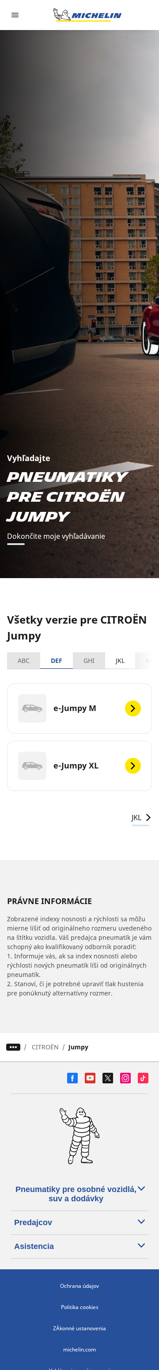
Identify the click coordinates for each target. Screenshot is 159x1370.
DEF (56, 660)
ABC (24, 660)
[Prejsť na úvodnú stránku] (87, 15)
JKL (120, 660)
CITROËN (45, 1047)
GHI (89, 660)
